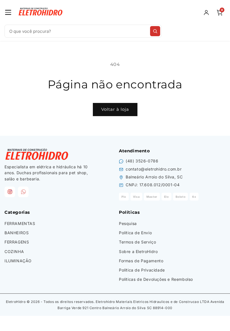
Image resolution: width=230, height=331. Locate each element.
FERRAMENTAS (19, 223)
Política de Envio (135, 232)
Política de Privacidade (142, 270)
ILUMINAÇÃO (18, 260)
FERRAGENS (16, 242)
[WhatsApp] (23, 192)
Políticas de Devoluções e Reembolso (156, 279)
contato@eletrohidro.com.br (154, 169)
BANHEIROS (16, 232)
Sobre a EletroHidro (138, 251)
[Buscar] (155, 31)
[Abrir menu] (8, 12)
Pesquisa (128, 223)
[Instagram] (9, 192)
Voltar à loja (115, 109)
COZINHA (14, 251)
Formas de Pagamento (141, 260)
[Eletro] (41, 12)
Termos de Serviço (137, 242)
